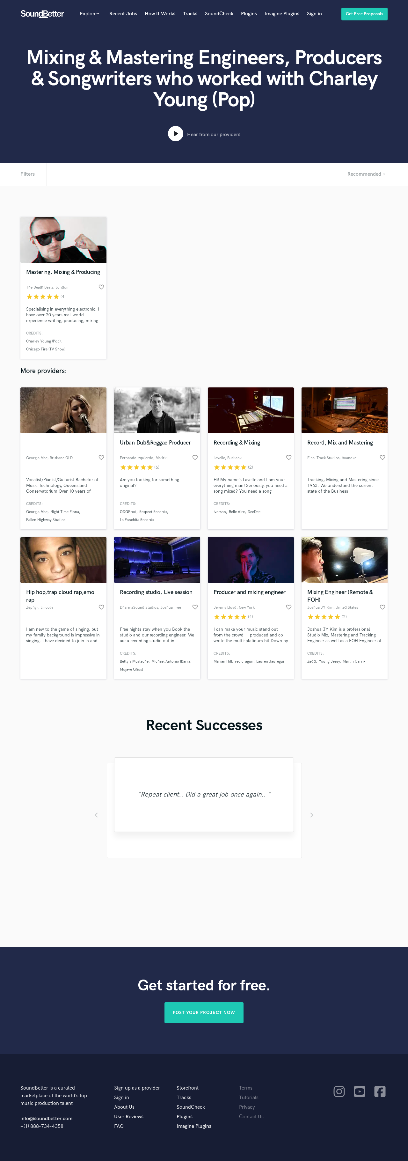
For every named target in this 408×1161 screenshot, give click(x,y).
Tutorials (249, 1098)
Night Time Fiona (64, 512)
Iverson (220, 512)
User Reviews (128, 1117)
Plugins (249, 14)
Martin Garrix (354, 661)
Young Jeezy (329, 661)
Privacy (247, 1107)
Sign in (314, 14)
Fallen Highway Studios (45, 520)
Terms (245, 1088)
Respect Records (153, 512)
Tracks (190, 14)
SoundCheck (219, 14)
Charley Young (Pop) (43, 341)
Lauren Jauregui (270, 661)
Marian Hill (223, 661)
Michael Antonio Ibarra (170, 661)
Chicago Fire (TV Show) (45, 349)
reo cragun (244, 661)
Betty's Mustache (134, 661)
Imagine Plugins (282, 14)
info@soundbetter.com (46, 1119)
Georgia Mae (36, 512)
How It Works (160, 14)
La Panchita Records (137, 520)
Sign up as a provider (137, 1088)
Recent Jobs (123, 14)
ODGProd (128, 512)
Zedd (311, 661)
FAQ (119, 1126)
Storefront (188, 1088)
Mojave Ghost (131, 669)
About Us (124, 1107)
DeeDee (254, 512)
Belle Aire (237, 512)
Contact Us (251, 1117)
